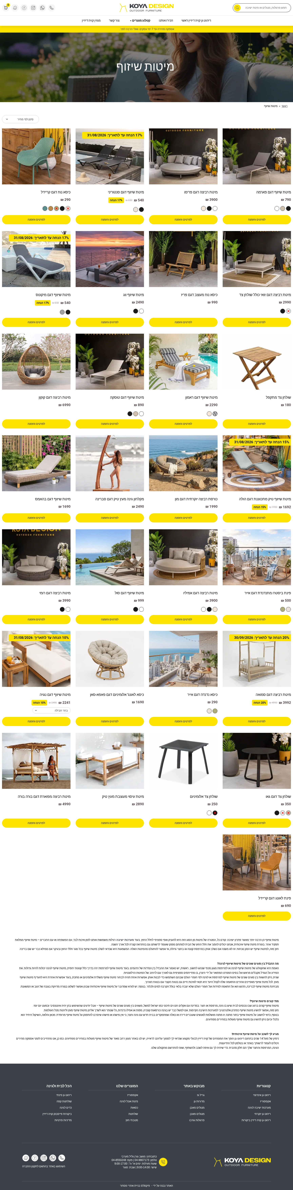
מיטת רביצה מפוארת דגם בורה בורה (44, 797)
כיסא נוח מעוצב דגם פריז (199, 295)
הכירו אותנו (166, 20)
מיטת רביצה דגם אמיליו (200, 593)
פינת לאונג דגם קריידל (274, 898)
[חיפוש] (237, 7)
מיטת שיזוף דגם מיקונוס (53, 295)
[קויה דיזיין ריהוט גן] (242, 1162)
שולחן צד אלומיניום (204, 797)
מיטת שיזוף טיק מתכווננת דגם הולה (265, 499)
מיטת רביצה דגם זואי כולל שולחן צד (265, 295)
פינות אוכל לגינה (129, 1101)
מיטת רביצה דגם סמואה (273, 695)
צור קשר (114, 20)
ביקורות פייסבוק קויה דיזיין (57, 1114)
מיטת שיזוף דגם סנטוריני (126, 192)
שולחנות (133, 1114)
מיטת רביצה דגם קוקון (55, 397)
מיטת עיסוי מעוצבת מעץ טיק (123, 797)
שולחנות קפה (64, 1101)
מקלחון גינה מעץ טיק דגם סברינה (119, 499)
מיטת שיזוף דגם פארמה (273, 192)
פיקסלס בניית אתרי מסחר (135, 1185)
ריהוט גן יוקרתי (262, 1114)
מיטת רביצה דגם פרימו (201, 192)
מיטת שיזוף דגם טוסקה (127, 397)
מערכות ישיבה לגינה (259, 1107)
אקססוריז (132, 1095)
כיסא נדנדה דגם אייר (202, 695)
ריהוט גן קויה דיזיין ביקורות (256, 1120)
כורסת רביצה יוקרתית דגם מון (196, 499)
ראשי (285, 106)
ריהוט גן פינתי (64, 1095)
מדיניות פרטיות (63, 1120)
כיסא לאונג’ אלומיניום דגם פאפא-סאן (117, 695)
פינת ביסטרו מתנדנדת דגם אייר (268, 593)
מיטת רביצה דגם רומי (55, 593)
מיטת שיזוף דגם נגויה (55, 695)
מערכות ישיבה (125, 939)
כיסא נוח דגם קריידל (56, 192)
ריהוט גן (239, 1038)
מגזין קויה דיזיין (91, 20)
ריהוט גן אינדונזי (262, 1095)
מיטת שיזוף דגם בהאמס (53, 499)
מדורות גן (199, 1101)
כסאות (134, 1107)
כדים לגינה (66, 1107)
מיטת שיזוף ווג (133, 295)
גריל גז (200, 1095)
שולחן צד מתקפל (278, 397)
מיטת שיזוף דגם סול (129, 593)
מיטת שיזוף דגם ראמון (201, 397)
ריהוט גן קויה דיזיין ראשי (196, 20)
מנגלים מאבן (197, 1107)
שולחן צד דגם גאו (278, 797)
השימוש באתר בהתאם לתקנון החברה (43, 1166)
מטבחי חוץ (132, 1120)
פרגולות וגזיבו (196, 1120)
